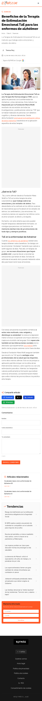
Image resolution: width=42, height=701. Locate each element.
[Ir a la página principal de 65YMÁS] (9, 3)
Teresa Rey (10, 50)
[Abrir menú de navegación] (38, 3)
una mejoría (28, 346)
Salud (9, 33)
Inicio (3, 33)
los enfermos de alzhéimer (18, 241)
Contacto (21, 678)
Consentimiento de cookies (21, 688)
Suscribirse (21, 620)
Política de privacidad (21, 669)
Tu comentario (6, 437)
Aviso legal (21, 663)
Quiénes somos (21, 659)
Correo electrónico (7, 427)
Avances (7, 12)
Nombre (4, 418)
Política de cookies (21, 673)
